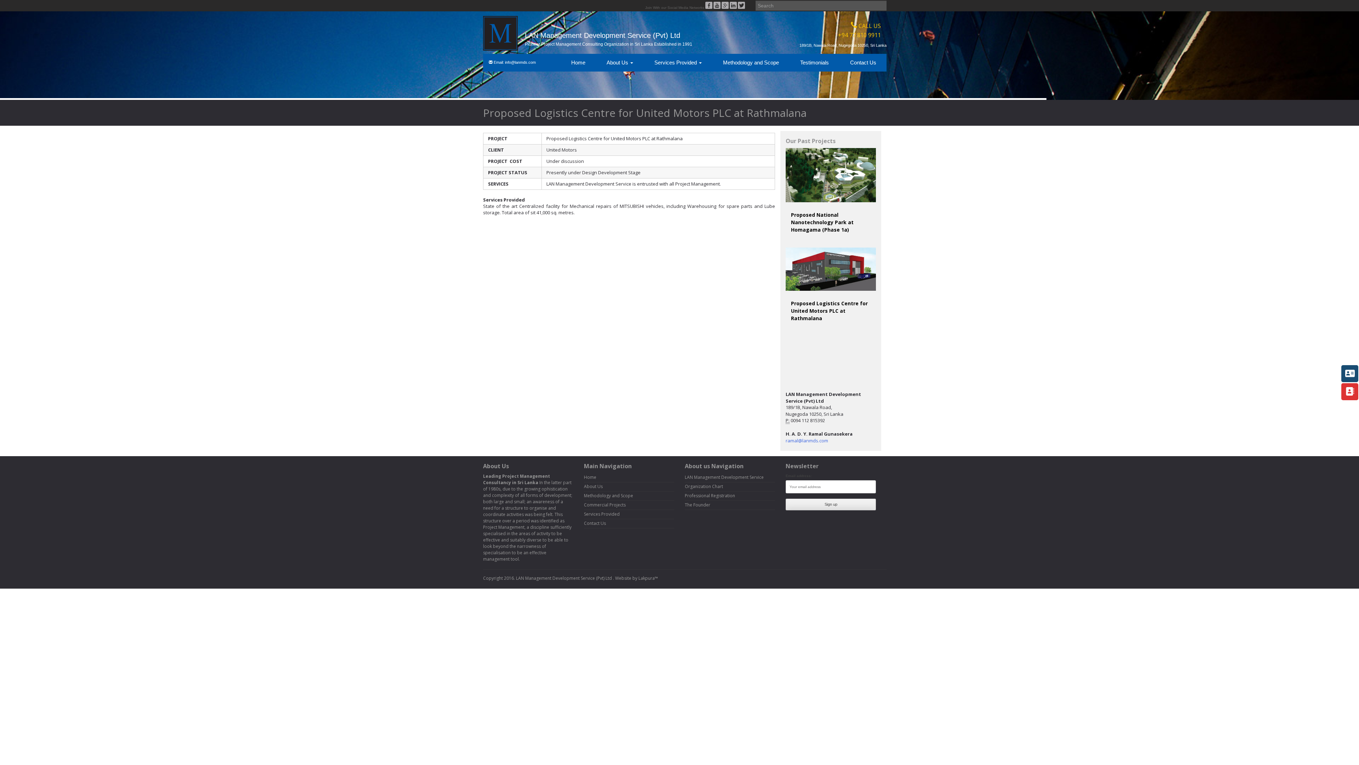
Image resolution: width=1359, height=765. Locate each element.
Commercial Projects (605, 505)
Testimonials (814, 63)
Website (623, 578)
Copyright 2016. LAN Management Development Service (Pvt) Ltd (548, 578)
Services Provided (676, 63)
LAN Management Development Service (724, 477)
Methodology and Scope (751, 63)
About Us (618, 63)
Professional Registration (710, 496)
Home (578, 63)
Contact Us (863, 63)
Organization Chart (704, 486)
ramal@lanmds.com (807, 440)
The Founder (697, 505)
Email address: (799, 476)
